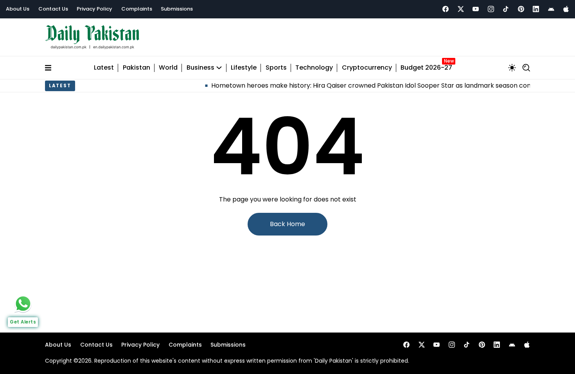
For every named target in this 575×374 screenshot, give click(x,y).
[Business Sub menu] (219, 68)
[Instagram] (491, 9)
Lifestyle (244, 68)
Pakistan (136, 68)
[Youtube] (476, 9)
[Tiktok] (506, 9)
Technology (314, 68)
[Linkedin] (536, 9)
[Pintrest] (521, 9)
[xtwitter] (461, 9)
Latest (104, 68)
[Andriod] (551, 9)
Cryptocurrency (367, 68)
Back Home (287, 223)
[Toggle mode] (512, 67)
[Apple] (566, 9)
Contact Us (53, 9)
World (168, 68)
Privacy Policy (94, 9)
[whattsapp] (23, 303)
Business (200, 68)
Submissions (177, 9)
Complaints (136, 9)
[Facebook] (445, 9)
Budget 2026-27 (426, 68)
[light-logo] (94, 37)
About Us (17, 9)
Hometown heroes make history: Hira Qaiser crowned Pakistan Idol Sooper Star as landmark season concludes (374, 85)
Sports (276, 68)
